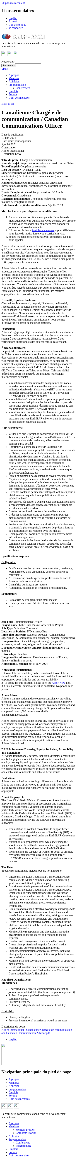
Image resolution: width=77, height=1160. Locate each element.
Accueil (13, 21)
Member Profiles (25, 1129)
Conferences (23, 1142)
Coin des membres (19, 97)
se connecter (16, 27)
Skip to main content (13, 2)
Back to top (8, 103)
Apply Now (58, 682)
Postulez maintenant (43, 230)
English (13, 18)
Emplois (13, 91)
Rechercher (7, 61)
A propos (14, 75)
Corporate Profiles (26, 1132)
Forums (13, 94)
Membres (14, 78)
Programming (23, 1145)
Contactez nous (17, 24)
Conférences (23, 87)
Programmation (17, 84)
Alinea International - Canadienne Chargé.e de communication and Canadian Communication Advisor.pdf (36, 1031)
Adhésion (14, 81)
